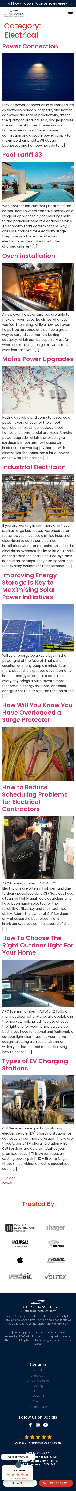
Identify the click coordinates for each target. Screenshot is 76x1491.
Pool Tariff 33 (22, 154)
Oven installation (28, 256)
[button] (70, 13)
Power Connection (30, 46)
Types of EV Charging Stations (35, 1065)
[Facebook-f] (30, 1425)
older (8, 1178)
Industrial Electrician (34, 467)
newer (9, 1183)
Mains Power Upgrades (37, 359)
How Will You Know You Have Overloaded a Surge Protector (37, 712)
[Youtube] (45, 1425)
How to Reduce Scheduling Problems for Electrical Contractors (35, 798)
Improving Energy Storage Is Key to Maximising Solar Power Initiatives (29, 586)
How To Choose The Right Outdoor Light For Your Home (37, 945)
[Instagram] (38, 1425)
